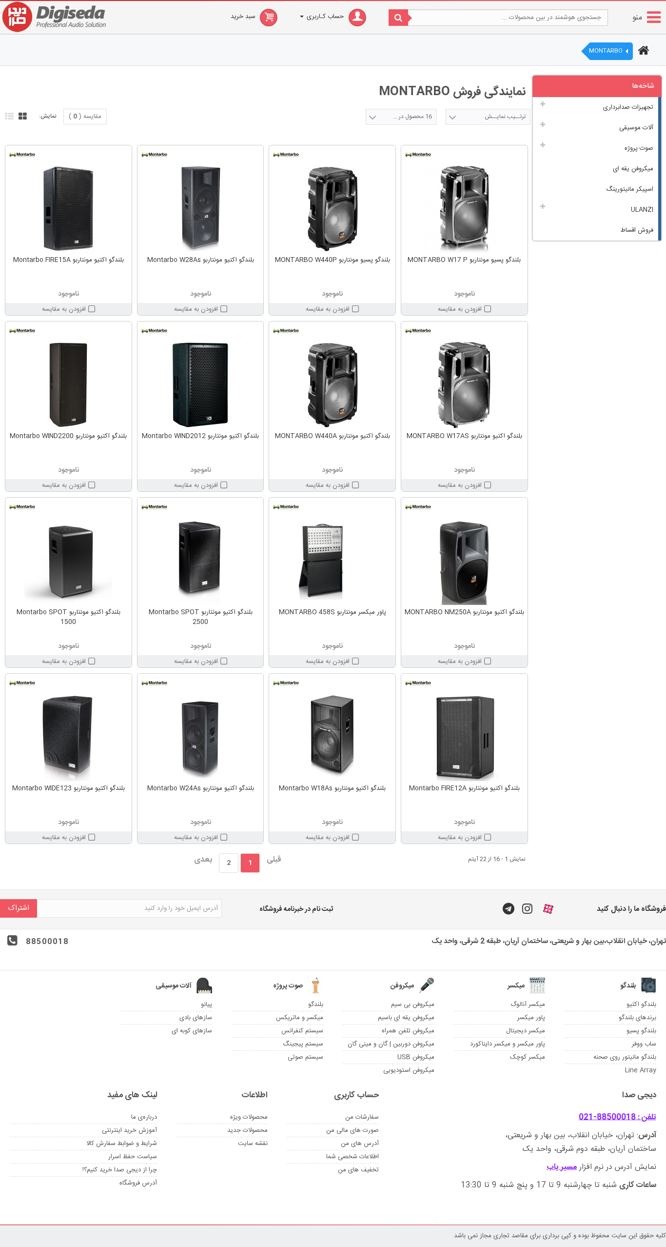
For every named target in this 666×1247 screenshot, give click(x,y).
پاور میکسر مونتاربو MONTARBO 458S (332, 612)
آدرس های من (360, 1143)
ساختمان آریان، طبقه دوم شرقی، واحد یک (589, 1149)
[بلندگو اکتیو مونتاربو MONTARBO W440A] (332, 385)
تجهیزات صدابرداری (628, 107)
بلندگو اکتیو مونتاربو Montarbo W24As (200, 788)
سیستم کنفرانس (302, 1031)
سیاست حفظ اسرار (132, 1156)
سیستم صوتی (305, 1057)
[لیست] (8, 115)
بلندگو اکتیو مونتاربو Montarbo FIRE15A (68, 260)
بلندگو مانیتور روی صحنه (624, 1057)
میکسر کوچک (527, 1057)
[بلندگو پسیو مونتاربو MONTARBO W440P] (332, 209)
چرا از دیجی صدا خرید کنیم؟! (119, 1170)
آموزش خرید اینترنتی (129, 1130)
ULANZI (642, 209)
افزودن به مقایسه (460, 309)
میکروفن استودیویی (408, 1070)
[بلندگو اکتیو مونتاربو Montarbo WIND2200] (68, 385)
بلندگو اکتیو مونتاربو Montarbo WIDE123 (68, 788)
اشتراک (18, 908)
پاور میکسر (531, 1017)
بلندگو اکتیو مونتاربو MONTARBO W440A (332, 436)
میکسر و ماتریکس (299, 1017)
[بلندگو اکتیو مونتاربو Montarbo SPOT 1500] (68, 561)
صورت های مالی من (352, 1130)
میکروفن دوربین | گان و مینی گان (391, 1044)
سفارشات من (362, 1117)
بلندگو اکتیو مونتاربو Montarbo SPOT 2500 (201, 617)
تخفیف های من (358, 1170)
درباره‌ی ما (144, 1117)
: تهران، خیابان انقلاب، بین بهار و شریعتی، (580, 1135)
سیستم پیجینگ (303, 1044)
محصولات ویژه (249, 1117)
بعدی (203, 859)
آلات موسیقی (636, 127)
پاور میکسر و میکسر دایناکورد (507, 1044)
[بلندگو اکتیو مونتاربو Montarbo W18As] (332, 737)
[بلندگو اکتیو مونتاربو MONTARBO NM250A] (464, 561)
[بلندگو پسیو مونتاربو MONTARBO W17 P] (464, 209)
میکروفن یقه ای (633, 168)
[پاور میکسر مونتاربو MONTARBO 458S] (332, 561)
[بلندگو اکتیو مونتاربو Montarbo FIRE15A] (68, 209)
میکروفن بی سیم (412, 1004)
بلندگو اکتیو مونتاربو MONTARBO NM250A (464, 612)
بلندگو (315, 1004)
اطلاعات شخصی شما (352, 1156)
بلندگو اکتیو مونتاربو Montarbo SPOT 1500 (68, 617)
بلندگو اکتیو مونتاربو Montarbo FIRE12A (464, 788)
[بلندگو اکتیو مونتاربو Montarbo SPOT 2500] (200, 561)
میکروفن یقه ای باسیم (406, 1017)
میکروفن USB (415, 1057)
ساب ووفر (644, 1044)
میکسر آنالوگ (527, 1004)
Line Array (640, 1070)
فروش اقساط (637, 230)
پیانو (206, 1004)
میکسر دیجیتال (525, 1031)
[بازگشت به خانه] (642, 51)
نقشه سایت (253, 1143)
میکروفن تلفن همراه (408, 1031)
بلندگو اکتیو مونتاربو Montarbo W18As (332, 788)
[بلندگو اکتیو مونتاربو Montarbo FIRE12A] (464, 737)
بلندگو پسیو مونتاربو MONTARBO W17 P (464, 260)
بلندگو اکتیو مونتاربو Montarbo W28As (200, 260)
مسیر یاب (562, 1167)
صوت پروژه (639, 148)
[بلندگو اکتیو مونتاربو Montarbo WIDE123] (68, 737)
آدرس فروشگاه (138, 1183)
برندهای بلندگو (637, 1017)
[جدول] (21, 115)
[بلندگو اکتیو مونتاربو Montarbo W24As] (200, 737)
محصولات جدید (247, 1130)
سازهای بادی (195, 1017)
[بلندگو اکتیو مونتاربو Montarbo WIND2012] (200, 385)
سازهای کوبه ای (192, 1031)
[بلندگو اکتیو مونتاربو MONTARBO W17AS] (464, 385)
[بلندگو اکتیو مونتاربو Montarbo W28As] (200, 209)
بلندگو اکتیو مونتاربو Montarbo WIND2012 (200, 436)
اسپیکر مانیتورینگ (629, 189)
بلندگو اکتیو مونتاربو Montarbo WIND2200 (68, 436)
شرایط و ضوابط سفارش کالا (121, 1143)
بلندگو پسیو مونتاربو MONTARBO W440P (332, 260)
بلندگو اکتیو (641, 1004)
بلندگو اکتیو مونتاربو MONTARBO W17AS (464, 436)
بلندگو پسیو (641, 1031)
